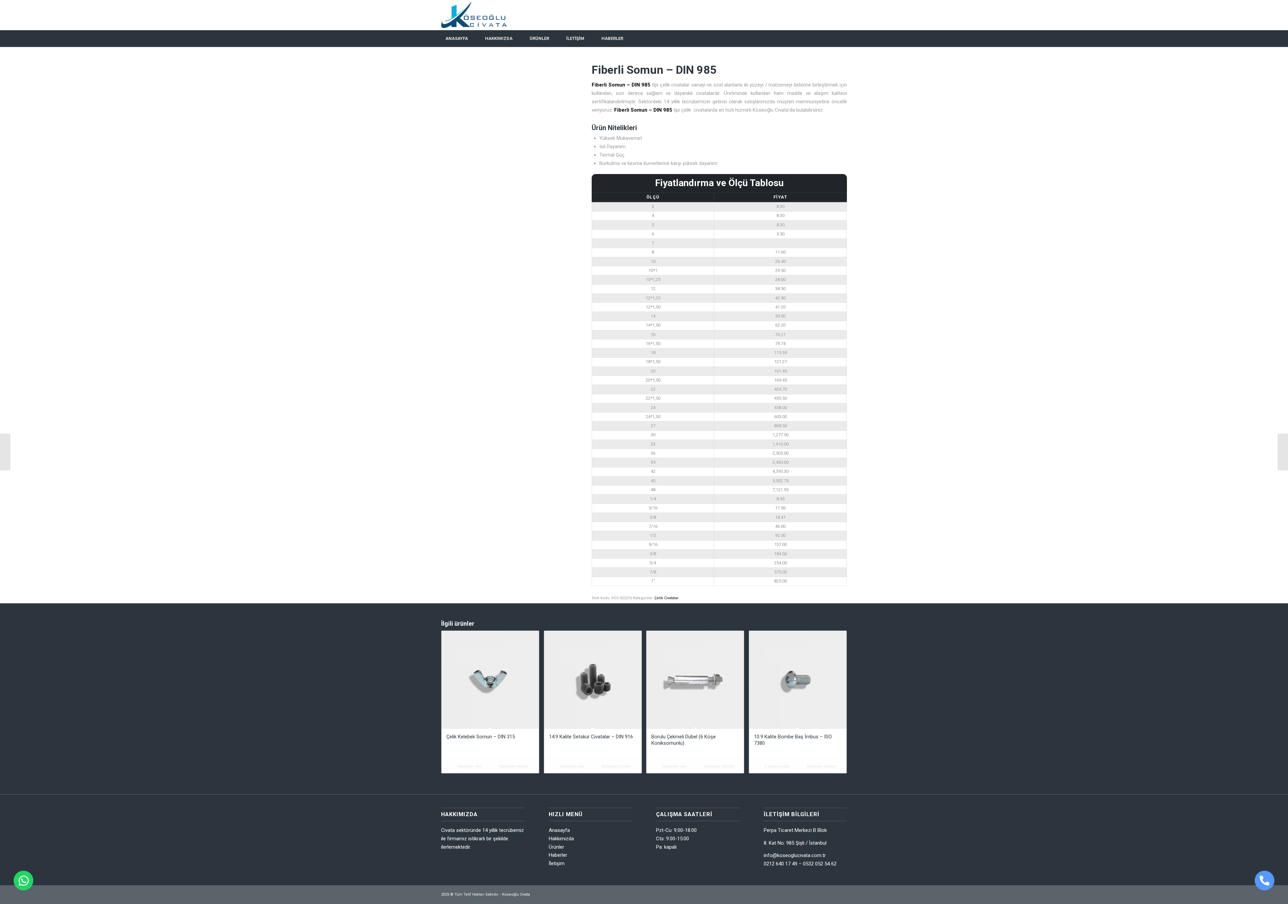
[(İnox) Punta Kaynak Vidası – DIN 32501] (5, 452)
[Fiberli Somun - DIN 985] (508, 130)
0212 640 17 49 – (783, 864)
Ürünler (556, 847)
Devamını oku (469, 766)
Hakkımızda (561, 839)
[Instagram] (842, 15)
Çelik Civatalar (666, 598)
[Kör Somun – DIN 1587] (1283, 452)
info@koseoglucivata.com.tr (795, 855)
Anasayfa (559, 830)
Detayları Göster (513, 766)
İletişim (557, 863)
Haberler (558, 855)
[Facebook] (832, 15)
